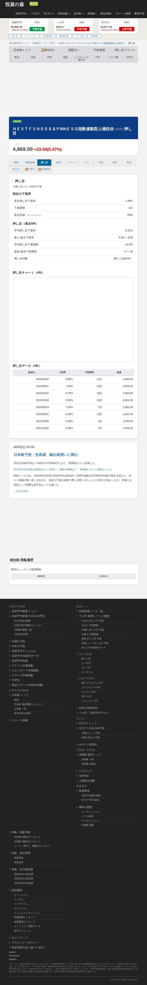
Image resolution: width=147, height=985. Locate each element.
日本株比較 (48, 36)
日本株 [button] (78, 13)
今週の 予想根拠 (89, 634)
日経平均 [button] (20, 13)
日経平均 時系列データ (25, 655)
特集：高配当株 (21, 832)
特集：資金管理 (21, 852)
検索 (16, 699)
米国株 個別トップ (90, 754)
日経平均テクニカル (24, 650)
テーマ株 (80, 36)
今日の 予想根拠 (89, 625)
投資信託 (18, 862)
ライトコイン (21, 908)
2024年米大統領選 (23, 874)
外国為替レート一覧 (91, 611)
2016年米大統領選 (23, 883)
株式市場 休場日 (22, 713)
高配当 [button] (72, 50)
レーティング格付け (82, 58)
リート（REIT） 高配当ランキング (32, 846)
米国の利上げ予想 (90, 737)
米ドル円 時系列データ (93, 647)
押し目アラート (125, 50)
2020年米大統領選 (23, 878)
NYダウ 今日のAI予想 (92, 728)
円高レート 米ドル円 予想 (94, 643)
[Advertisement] (73, 90)
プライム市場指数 (22, 665)
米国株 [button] (91, 13)
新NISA (48, 50)
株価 (16, 162)
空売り (130, 57)
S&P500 (84, 775)
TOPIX (16, 680)
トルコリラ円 (88, 692)
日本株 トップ (20, 694)
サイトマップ (20, 937)
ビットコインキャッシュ (27, 913)
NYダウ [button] (48, 13)
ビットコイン (21, 895)
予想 (49, 57)
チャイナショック (90, 820)
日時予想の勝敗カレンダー (28, 625)
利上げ (16, 169)
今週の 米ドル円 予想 (92, 629)
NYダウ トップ (88, 723)
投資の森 (14, 4)
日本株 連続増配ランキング (28, 704)
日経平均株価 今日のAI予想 (28, 615)
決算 (33, 57)
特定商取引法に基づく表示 (28, 947)
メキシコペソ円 (89, 701)
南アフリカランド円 (91, 683)
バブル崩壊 (87, 816)
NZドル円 (86, 696)
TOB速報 (99, 50)
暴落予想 (139, 13)
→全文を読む (21, 491)
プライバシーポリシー (25, 942)
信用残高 (45, 169)
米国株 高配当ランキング (27, 841)
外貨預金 (18, 857)
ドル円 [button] (34, 13)
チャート (72, 162)
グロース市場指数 (22, 675)
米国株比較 (64, 36)
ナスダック (85, 770)
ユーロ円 (86, 663)
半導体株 (94, 36)
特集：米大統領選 (22, 869)
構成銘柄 (30, 162)
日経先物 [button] (63, 13)
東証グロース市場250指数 (27, 684)
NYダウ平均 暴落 (90, 800)
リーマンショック (90, 811)
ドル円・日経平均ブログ (93, 712)
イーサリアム (21, 904)
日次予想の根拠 (22, 620)
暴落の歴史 (85, 807)
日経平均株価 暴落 (91, 795)
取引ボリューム (22, 930)
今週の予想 (18, 641)
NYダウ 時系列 (88, 744)
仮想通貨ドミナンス (24, 921)
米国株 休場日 (88, 764)
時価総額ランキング (24, 917)
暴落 (65, 57)
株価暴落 (84, 790)
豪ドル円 (86, 658)
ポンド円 (86, 667)
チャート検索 (123, 13)
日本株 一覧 (20, 708)
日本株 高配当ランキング (27, 837)
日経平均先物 (20, 660)
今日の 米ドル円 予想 (92, 620)
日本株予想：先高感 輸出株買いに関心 (46, 455)
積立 (115, 162)
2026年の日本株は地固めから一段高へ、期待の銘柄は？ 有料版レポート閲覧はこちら (63, 469)
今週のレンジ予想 (90, 733)
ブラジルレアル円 (90, 687)
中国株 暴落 (87, 825)
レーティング (30, 36)
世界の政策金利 (88, 707)
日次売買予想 (21, 634)
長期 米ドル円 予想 (91, 638)
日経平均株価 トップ (24, 611)
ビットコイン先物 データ (27, 926)
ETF (98, 57)
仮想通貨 (17, 890)
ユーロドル (87, 672)
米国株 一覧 (87, 759)
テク (86, 162)
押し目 (33, 4)
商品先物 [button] (105, 13)
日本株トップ (21, 50)
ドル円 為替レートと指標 (94, 615)
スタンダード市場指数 (25, 670)
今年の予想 (18, 646)
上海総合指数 (87, 780)
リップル (18, 899)
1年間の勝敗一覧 (23, 629)
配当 (17, 57)
